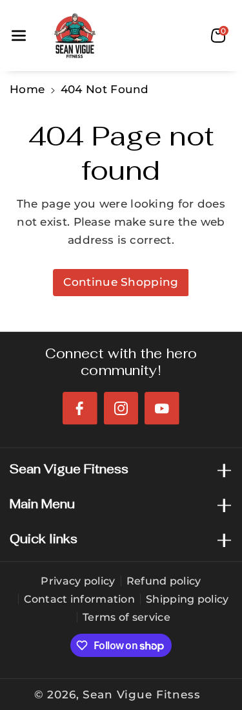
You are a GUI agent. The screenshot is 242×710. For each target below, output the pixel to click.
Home (27, 89)
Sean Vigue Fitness (141, 694)
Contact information (79, 599)
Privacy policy (78, 581)
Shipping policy (187, 599)
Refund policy (163, 581)
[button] (19, 35)
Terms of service (126, 617)
